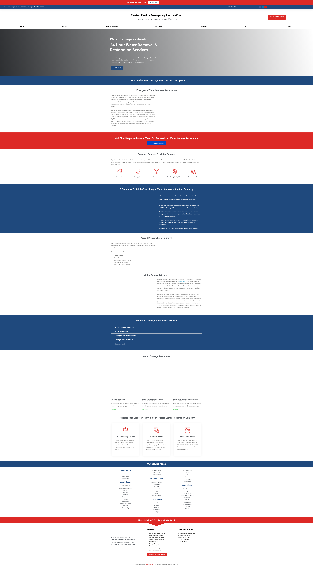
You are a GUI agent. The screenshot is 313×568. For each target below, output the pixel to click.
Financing (204, 26)
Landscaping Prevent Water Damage (185, 399)
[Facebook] (260, 7)
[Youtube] (265, 7)
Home (22, 26)
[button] (156, 327)
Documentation (121, 344)
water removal (183, 281)
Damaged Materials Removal (125, 336)
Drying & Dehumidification (124, 340)
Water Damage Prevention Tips (152, 399)
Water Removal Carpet (118, 399)
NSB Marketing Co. (150, 564)
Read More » (113, 409)
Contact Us (289, 26)
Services (64, 26)
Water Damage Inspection (124, 327)
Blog (246, 26)
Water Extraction (121, 331)
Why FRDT (158, 26)
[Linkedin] (263, 7)
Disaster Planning (112, 26)
